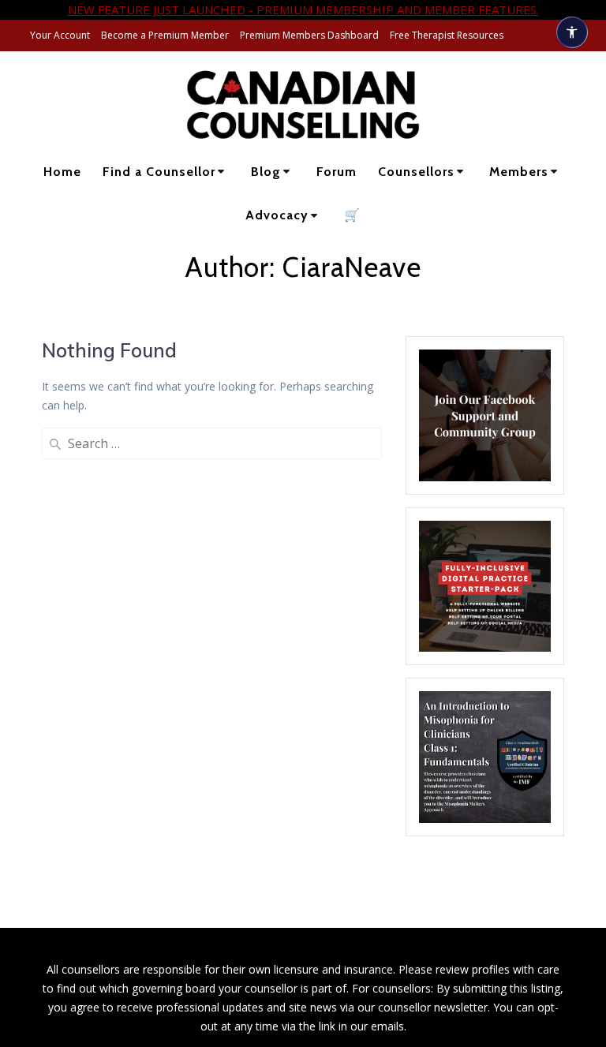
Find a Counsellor (159, 171)
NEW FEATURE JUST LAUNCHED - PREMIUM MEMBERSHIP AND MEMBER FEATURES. (303, 9)
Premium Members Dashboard (309, 35)
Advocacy (277, 215)
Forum (336, 171)
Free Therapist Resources (446, 35)
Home (62, 171)
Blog (266, 171)
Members (518, 171)
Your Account (60, 35)
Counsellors (416, 171)
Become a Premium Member (165, 35)
